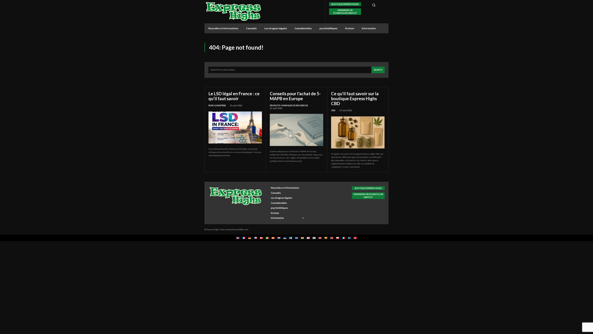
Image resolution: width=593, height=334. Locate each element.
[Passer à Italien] (267, 238)
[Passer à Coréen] (314, 238)
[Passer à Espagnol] (273, 238)
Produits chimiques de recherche (289, 105)
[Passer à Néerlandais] (279, 238)
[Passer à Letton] (320, 238)
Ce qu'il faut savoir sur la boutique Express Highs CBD (355, 98)
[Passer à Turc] (355, 238)
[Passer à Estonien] (285, 238)
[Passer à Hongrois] (302, 238)
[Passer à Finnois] (291, 238)
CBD (333, 110)
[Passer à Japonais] (308, 238)
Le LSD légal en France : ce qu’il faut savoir (234, 96)
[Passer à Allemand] (249, 238)
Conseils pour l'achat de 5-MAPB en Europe (295, 96)
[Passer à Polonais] (338, 238)
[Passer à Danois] (261, 238)
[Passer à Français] (244, 238)
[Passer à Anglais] (238, 238)
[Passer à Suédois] (349, 238)
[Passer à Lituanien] (326, 238)
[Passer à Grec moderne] (296, 238)
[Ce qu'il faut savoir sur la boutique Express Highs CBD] (358, 132)
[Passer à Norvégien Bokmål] (332, 238)
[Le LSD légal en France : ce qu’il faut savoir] (235, 127)
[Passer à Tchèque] (255, 238)
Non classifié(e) (217, 105)
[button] (378, 5)
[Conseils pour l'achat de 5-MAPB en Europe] (296, 130)
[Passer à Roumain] (343, 238)
